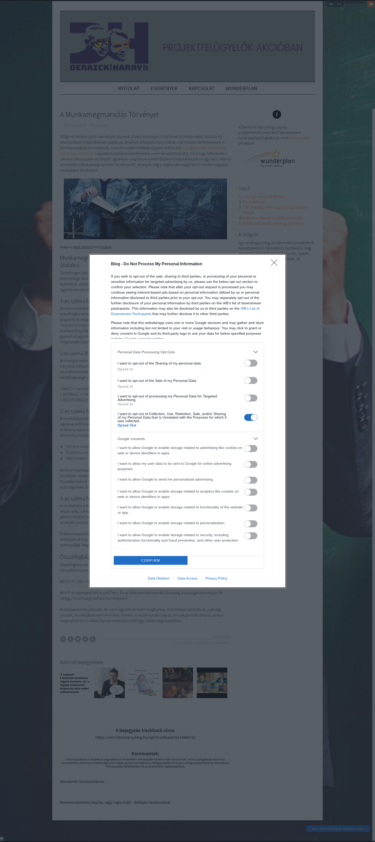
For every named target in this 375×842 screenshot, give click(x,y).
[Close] (276, 264)
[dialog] (187, 421)
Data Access (187, 578)
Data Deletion (159, 578)
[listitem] (187, 352)
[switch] (250, 363)
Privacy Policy (216, 578)
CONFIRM (150, 560)
